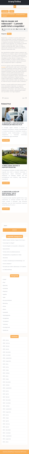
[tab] (14, 6)
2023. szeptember (7, 388)
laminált (3, 67)
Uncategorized (6, 327)
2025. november (7, 355)
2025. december (7, 352)
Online (4, 306)
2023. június (6, 391)
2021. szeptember (7, 435)
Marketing (5, 303)
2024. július (5, 376)
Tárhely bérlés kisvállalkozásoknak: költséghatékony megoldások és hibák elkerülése (12, 254)
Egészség (5, 285)
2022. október (6, 406)
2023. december (7, 382)
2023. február (6, 397)
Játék (4, 297)
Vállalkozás (5, 330)
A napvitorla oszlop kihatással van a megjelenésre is (10, 193)
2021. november (7, 432)
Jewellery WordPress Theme (10, 451)
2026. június (6, 340)
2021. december (7, 429)
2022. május (6, 417)
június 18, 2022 (7, 29)
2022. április (6, 420)
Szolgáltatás (6, 318)
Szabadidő (5, 312)
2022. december (7, 400)
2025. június (6, 367)
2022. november (7, 403)
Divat (4, 282)
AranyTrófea (14, 1)
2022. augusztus (7, 412)
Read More (6, 141)
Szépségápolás (6, 315)
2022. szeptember (7, 409)
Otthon (11, 11)
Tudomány (5, 324)
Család (4, 279)
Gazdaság (5, 288)
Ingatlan (5, 294)
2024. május (6, 379)
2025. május (6, 370)
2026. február (6, 346)
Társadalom (6, 321)
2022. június (6, 415)
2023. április (6, 394)
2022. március (6, 423)
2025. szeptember (7, 358)
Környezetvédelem (7, 300)
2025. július (5, 364)
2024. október (6, 373)
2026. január (6, 349)
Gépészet (5, 291)
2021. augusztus (7, 438)
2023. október (6, 385)
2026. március (6, 343)
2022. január (6, 426)
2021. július (5, 441)
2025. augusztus (7, 361)
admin (14, 29)
